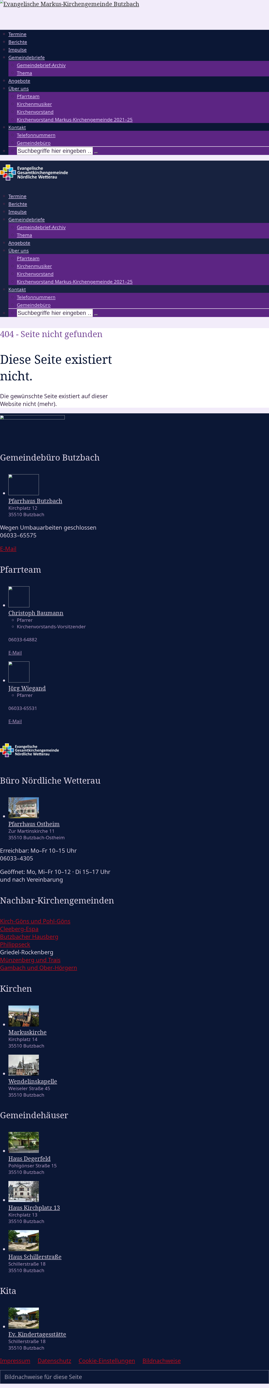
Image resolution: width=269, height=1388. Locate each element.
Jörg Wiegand (27, 688)
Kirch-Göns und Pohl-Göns (35, 921)
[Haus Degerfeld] (23, 1151)
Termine (17, 34)
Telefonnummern (36, 135)
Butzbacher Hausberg (29, 936)
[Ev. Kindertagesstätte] (23, 1326)
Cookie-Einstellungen (107, 1360)
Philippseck (15, 944)
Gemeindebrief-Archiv (41, 65)
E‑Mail (8, 549)
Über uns (18, 88)
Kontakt (17, 127)
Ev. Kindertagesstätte (37, 1334)
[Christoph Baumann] (18, 605)
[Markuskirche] (23, 1024)
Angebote (19, 80)
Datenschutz (54, 1360)
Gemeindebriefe (26, 57)
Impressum (15, 1360)
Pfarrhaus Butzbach (35, 501)
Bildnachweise (161, 1360)
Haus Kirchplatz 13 (34, 1207)
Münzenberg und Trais (30, 960)
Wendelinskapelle (32, 1081)
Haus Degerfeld (29, 1158)
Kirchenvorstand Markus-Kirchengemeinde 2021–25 (75, 119)
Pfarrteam (28, 96)
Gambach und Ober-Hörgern (38, 968)
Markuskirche (27, 1032)
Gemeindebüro (34, 143)
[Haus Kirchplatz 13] (23, 1200)
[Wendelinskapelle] (23, 1073)
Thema (24, 73)
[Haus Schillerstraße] (23, 1249)
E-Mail (15, 652)
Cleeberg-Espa (19, 929)
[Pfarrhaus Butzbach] (23, 493)
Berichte (17, 42)
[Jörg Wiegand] (18, 680)
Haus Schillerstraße (35, 1257)
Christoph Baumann (35, 613)
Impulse (17, 49)
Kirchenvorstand (35, 112)
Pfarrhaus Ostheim (34, 824)
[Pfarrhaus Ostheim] (23, 816)
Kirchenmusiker (34, 104)
